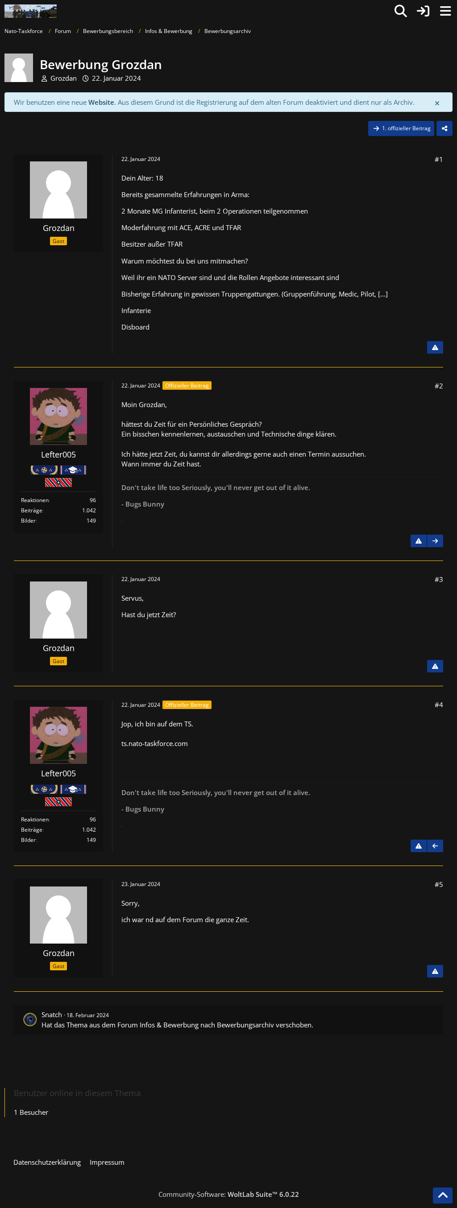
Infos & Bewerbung (169, 1024)
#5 (439, 884)
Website (101, 102)
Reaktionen (35, 500)
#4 (439, 704)
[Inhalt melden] (435, 347)
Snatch (52, 1014)
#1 (439, 159)
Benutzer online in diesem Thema (77, 1093)
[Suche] (401, 11)
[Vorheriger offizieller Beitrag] (435, 846)
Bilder (28, 520)
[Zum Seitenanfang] (443, 1195)
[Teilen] (444, 128)
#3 (439, 579)
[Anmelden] (423, 11)
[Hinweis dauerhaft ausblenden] (437, 102)
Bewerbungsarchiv (245, 1024)
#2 (439, 385)
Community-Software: (228, 1194)
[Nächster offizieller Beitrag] (435, 541)
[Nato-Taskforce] (30, 11)
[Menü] (445, 11)
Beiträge (31, 510)
